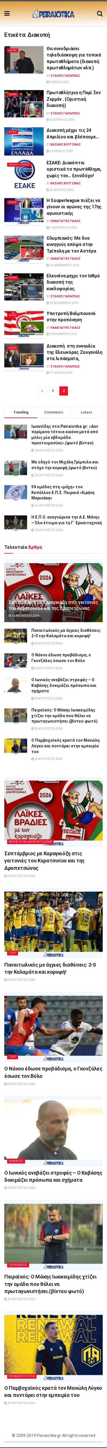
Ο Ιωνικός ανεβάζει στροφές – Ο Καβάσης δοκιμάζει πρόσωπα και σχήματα (63, 685)
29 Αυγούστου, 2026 (48, 728)
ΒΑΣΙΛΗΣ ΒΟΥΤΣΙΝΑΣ (66, 144)
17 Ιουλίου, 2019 (60, 372)
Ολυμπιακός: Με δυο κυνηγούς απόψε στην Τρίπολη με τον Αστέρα (71, 244)
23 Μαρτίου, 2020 (61, 189)
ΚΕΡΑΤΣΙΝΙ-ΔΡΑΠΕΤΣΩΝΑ (30, 842)
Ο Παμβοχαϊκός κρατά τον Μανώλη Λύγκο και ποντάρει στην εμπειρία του (65, 746)
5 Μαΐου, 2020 (59, 82)
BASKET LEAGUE (19, 164)
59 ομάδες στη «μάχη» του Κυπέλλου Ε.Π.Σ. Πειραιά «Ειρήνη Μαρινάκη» (62, 492)
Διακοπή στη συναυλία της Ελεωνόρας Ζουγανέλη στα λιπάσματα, (74, 352)
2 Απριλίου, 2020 (61, 151)
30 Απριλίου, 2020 (61, 119)
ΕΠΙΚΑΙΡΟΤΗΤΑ (22, 1376)
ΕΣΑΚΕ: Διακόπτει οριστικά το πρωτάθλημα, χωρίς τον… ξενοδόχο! (74, 169)
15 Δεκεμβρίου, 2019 (64, 265)
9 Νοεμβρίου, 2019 (63, 334)
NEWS (13, 50)
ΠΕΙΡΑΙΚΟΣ (18, 1265)
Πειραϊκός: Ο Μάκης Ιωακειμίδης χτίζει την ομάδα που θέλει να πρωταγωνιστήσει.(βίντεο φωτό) (64, 715)
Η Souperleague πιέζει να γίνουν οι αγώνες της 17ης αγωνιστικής (74, 207)
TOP (12, 953)
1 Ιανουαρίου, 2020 (63, 227)
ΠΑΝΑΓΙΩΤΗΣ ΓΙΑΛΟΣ (65, 221)
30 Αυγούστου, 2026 (25, 615)
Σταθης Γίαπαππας (65, 75)
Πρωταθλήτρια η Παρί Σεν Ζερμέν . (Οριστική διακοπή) (74, 99)
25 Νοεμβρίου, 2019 (63, 302)
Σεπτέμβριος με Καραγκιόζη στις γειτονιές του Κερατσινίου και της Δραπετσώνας (53, 605)
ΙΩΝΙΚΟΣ (16, 1161)
